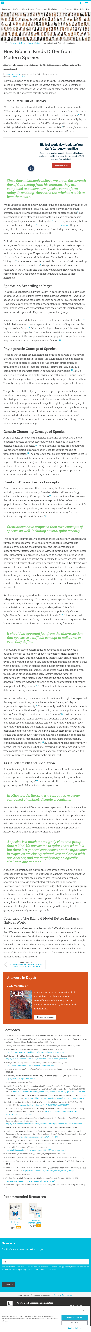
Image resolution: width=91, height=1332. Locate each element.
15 (28, 453)
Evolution (22, 43)
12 (35, 410)
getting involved (66, 1295)
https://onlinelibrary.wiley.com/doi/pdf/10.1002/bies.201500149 (44, 1105)
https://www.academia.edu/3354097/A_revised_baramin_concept (48, 1171)
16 (50, 495)
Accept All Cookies (74, 1317)
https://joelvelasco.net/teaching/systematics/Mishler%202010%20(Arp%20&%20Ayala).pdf (48, 1092)
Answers (13, 43)
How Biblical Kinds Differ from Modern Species (59, 43)
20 (37, 685)
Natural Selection (34, 43)
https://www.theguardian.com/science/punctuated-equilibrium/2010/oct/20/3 (36, 1059)
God (38, 225)
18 (62, 614)
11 (72, 370)
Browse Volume (46, 1017)
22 (62, 714)
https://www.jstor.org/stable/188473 (20, 1079)
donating (53, 1295)
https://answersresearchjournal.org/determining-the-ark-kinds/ (30, 1181)
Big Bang (16, 9)
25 (32, 905)
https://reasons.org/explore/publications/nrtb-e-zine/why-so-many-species (35, 1052)
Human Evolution (65, 9)
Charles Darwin (28, 9)
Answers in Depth (19, 76)
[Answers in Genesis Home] (8, 3)
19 (14, 681)
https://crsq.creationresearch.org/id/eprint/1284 (39, 1137)
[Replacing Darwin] (15, 1211)
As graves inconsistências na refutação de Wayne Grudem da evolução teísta (26, 965)
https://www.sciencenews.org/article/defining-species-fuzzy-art (30, 1065)
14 (36, 445)
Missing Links (79, 9)
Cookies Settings (74, 1328)
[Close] (83, 1310)
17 (45, 516)
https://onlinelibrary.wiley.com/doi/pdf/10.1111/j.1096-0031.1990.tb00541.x (54, 1098)
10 (60, 340)
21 (37, 705)
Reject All (74, 1323)
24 (37, 780)
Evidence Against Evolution (46, 9)
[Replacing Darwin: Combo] (35, 1210)
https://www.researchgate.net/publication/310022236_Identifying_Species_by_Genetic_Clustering (44, 1124)
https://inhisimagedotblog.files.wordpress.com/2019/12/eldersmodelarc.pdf (36, 1150)
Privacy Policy (39, 1267)
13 (18, 419)
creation (64, 225)
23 (43, 742)
